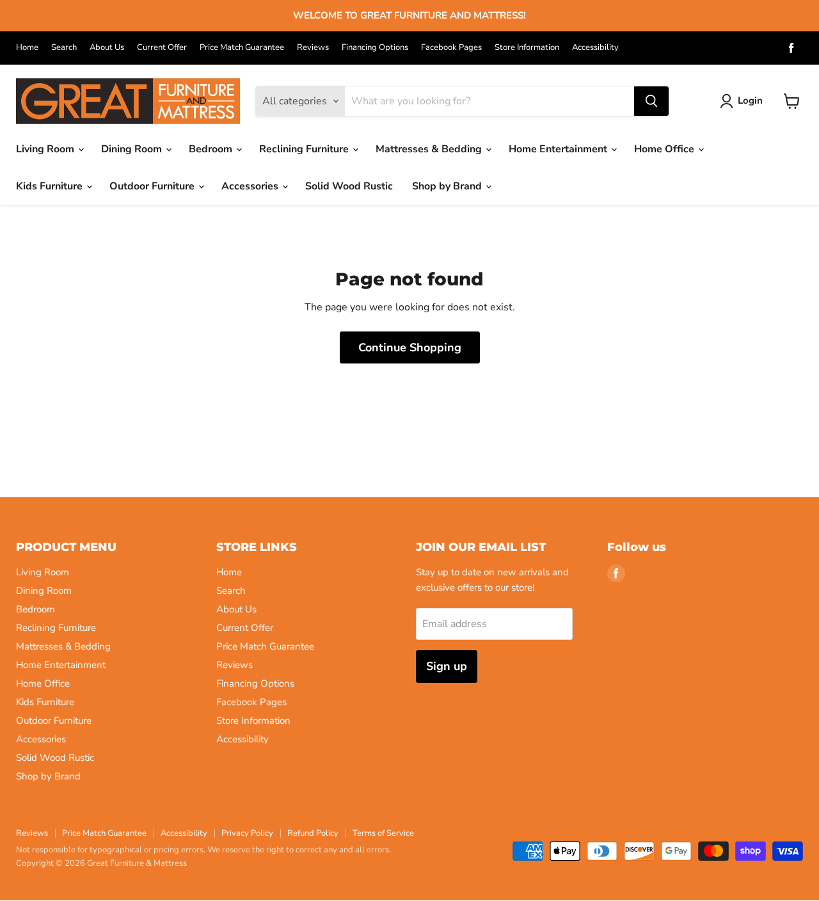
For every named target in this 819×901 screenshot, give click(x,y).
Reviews (313, 47)
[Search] (651, 101)
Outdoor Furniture (153, 186)
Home (27, 47)
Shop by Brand (448, 186)
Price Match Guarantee (242, 47)
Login (750, 100)
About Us (107, 47)
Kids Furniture (50, 186)
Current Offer (162, 47)
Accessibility (595, 47)
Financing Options (375, 47)
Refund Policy (312, 833)
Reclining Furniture (305, 149)
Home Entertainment (559, 149)
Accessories (251, 186)
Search (64, 47)
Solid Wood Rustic (349, 186)
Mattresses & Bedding (430, 149)
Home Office (665, 149)
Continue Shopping (409, 347)
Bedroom (212, 149)
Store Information (527, 47)
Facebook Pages (451, 47)
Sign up (446, 666)
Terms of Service (383, 833)
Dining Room (132, 149)
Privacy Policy (247, 833)
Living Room (46, 149)
